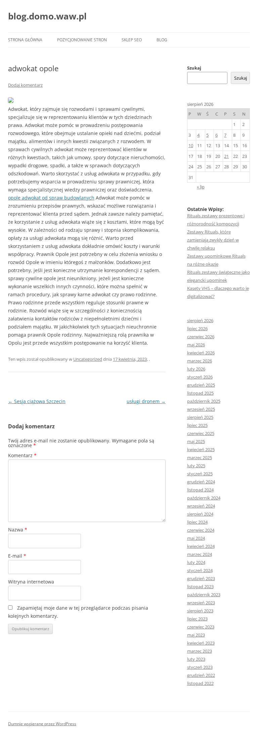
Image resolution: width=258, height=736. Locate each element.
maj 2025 (196, 441)
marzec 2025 (199, 457)
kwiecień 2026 (201, 353)
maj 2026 (196, 345)
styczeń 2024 (200, 570)
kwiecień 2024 (201, 546)
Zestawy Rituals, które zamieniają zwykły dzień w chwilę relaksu (213, 240)
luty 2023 (196, 659)
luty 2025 (196, 466)
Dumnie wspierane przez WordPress (42, 724)
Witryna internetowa (31, 581)
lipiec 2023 (197, 619)
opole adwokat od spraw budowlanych (51, 197)
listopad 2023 (200, 586)
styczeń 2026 (200, 377)
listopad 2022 (200, 683)
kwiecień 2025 (201, 449)
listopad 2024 (200, 490)
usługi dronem (146, 401)
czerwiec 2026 (200, 337)
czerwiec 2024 (200, 530)
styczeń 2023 (200, 667)
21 (226, 156)
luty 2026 (196, 369)
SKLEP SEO (132, 40)
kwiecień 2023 (201, 643)
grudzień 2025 (201, 385)
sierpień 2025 (200, 417)
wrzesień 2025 (201, 409)
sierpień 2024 (200, 514)
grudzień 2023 (201, 578)
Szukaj (194, 68)
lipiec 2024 (197, 522)
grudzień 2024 (201, 482)
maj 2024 (196, 538)
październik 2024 (203, 498)
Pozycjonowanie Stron (82, 40)
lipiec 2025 (197, 425)
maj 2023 (196, 635)
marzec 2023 (199, 651)
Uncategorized (87, 359)
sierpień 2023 (200, 611)
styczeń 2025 (200, 474)
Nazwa (17, 529)
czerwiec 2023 (200, 627)
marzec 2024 (199, 554)
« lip (201, 187)
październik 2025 (203, 401)
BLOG (162, 40)
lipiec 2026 (197, 329)
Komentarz (22, 455)
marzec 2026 (199, 361)
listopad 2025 (200, 393)
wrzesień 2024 (201, 506)
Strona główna (25, 40)
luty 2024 (196, 562)
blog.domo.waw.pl (47, 16)
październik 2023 (203, 595)
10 (190, 145)
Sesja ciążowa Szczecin (37, 401)
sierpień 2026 (200, 320)
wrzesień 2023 (201, 603)
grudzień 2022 (201, 675)
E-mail (17, 556)
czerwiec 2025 (200, 433)
